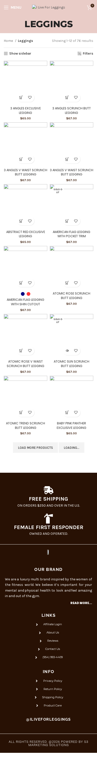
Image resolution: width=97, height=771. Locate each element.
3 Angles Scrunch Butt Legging (71, 110)
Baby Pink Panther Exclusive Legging (71, 425)
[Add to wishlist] (30, 97)
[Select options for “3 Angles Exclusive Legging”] (21, 97)
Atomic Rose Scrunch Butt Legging (71, 295)
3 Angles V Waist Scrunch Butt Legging (25, 172)
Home (9, 41)
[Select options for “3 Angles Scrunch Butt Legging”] (67, 97)
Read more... (81, 603)
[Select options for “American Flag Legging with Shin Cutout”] (21, 282)
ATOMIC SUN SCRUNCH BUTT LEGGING (71, 363)
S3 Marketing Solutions (58, 743)
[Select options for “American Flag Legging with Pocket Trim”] (67, 221)
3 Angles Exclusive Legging (25, 110)
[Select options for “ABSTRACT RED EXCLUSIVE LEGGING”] (21, 221)
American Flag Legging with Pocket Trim (71, 234)
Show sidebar (20, 54)
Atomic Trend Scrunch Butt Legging (25, 425)
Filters (88, 54)
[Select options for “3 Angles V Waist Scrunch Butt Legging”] (21, 159)
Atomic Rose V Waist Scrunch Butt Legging (25, 363)
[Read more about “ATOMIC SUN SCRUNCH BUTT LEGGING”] (67, 350)
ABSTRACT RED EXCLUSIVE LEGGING (25, 234)
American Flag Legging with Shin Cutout (25, 302)
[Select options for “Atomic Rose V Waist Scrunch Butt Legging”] (21, 350)
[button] (67, 159)
